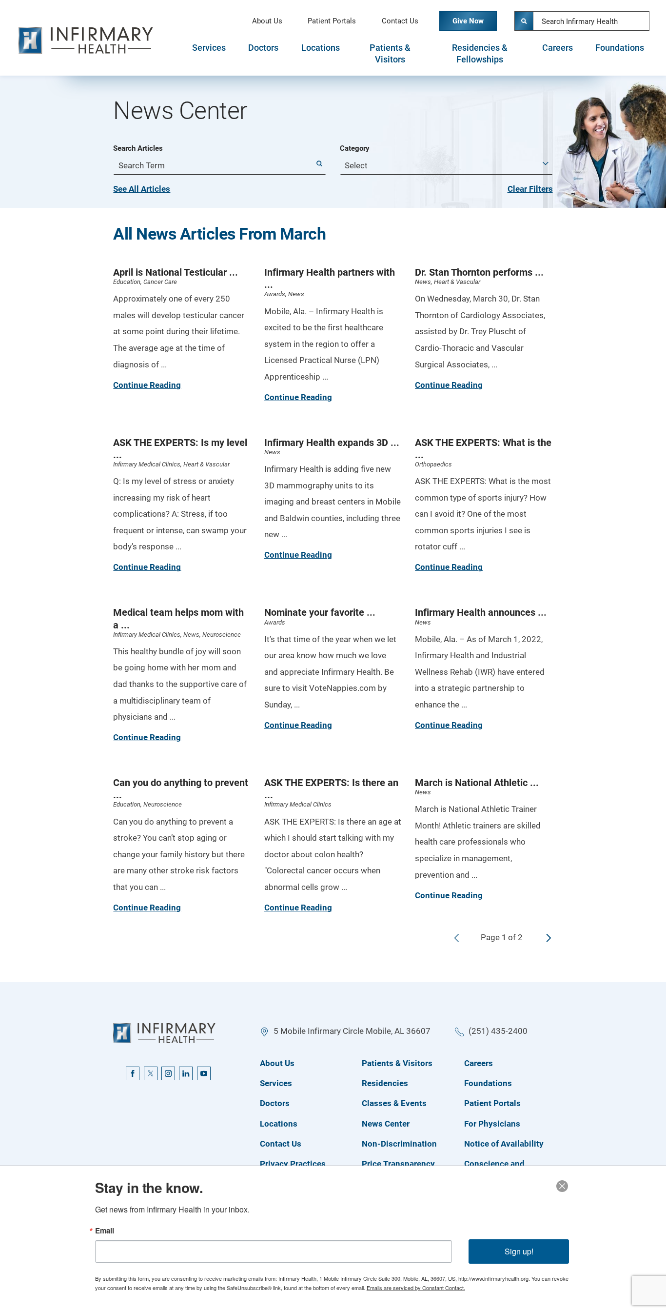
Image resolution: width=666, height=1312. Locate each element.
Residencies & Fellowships (480, 53)
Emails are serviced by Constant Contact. (416, 1288)
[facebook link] (132, 1073)
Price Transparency (398, 1164)
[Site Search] (524, 21)
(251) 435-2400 (498, 1031)
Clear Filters (530, 189)
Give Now (468, 21)
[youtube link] (204, 1073)
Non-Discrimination (399, 1144)
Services (209, 47)
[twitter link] (150, 1073)
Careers (557, 47)
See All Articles (141, 189)
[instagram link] (168, 1073)
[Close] (562, 1186)
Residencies (385, 1083)
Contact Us (400, 21)
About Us (267, 21)
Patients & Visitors (390, 53)
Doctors (263, 47)
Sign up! (519, 1251)
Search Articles (138, 148)
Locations (320, 47)
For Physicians (492, 1124)
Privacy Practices (293, 1164)
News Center (386, 1124)
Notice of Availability (504, 1144)
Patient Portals (332, 21)
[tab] (208, 53)
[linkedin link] (186, 1073)
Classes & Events (394, 1103)
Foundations (619, 47)
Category (355, 148)
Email (104, 1230)
